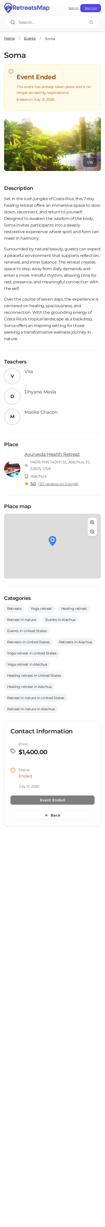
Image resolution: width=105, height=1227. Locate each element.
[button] (52, 541)
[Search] (91, 22)
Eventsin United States (27, 631)
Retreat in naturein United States (35, 698)
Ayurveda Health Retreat (52, 454)
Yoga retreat (41, 608)
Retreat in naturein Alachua (31, 709)
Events (29, 38)
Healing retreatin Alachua (29, 686)
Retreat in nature (21, 619)
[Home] (27, 8)
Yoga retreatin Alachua (27, 664)
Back (55, 815)
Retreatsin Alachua (75, 642)
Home (9, 38)
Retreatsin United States (28, 642)
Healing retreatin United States (34, 675)
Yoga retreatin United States (32, 653)
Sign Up (90, 8)
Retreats (14, 608)
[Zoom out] (92, 531)
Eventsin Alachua (60, 619)
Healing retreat (74, 608)
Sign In (73, 8)
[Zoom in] (92, 522)
